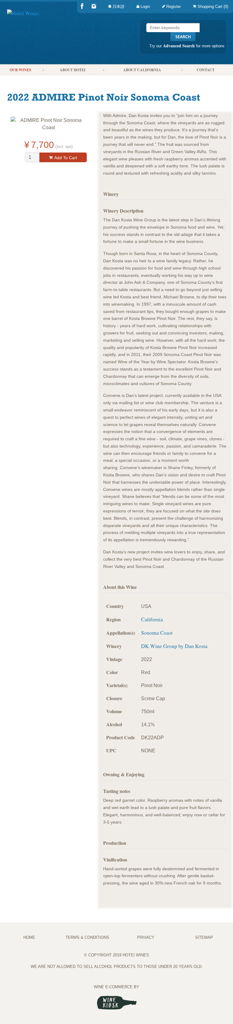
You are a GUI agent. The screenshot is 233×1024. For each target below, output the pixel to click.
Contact (205, 69)
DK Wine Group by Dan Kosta (174, 646)
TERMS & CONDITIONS (87, 937)
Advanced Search (179, 45)
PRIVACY (145, 937)
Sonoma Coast (157, 632)
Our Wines (20, 69)
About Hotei (73, 69)
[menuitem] (209, 6)
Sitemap (204, 937)
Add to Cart (65, 157)
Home (29, 937)
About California (142, 69)
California (152, 619)
